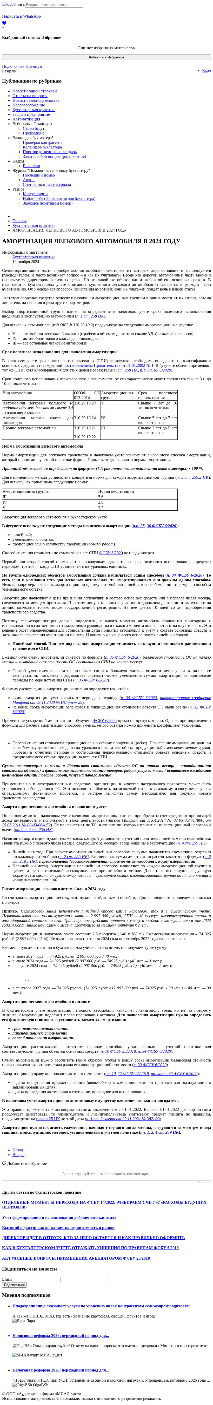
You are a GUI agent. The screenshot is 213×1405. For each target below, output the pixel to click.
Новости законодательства (35, 100)
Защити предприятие (31, 114)
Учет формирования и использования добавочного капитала (59, 1217)
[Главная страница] (8, 4)
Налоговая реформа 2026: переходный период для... (60, 1335)
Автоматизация (26, 119)
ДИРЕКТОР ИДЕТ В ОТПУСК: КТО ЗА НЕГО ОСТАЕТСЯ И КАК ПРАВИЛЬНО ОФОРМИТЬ (93, 1237)
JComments (204, 1182)
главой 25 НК (48, 1119)
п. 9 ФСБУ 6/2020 (155, 370)
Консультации (35, 194)
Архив (29, 180)
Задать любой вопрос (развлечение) (54, 156)
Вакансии (31, 166)
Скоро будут (33, 128)
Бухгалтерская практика (33, 109)
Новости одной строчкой (34, 91)
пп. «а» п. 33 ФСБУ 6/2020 (174, 1073)
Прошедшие (33, 133)
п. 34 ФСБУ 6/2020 (154, 1051)
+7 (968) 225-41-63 (57, 14)
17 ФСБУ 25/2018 (133, 1073)
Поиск (19, 4)
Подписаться (14, 1285)
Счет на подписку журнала (47, 184)
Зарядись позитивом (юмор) (47, 203)
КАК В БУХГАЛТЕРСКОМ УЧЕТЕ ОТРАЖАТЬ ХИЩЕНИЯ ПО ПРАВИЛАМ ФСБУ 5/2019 (90, 1248)
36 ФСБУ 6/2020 (161, 526)
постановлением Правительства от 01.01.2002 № (107, 365)
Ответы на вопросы (30, 95)
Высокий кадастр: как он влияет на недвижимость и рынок (58, 1227)
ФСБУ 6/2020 (111, 553)
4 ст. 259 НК (167, 1132)
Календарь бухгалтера (42, 147)
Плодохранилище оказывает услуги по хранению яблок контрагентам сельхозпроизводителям (101, 1306)
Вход (206, 70)
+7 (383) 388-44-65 (57, 18)
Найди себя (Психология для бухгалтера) (59, 198)
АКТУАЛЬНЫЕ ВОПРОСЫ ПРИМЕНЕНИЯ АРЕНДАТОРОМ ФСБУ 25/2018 (76, 1258)
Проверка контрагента (43, 142)
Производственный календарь (50, 152)
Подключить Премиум (22, 66)
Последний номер (39, 175)
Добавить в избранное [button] (26, 1163)
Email (7, 1279)
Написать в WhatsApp (21, 16)
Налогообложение (28, 105)
